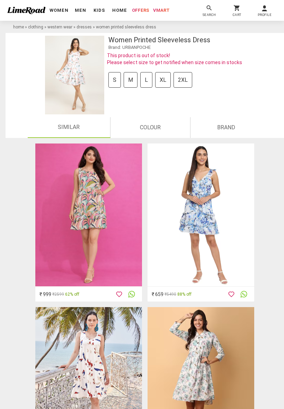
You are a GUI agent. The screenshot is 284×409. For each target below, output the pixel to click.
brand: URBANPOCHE (129, 47)
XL (163, 80)
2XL (183, 80)
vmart (161, 10)
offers (140, 10)
